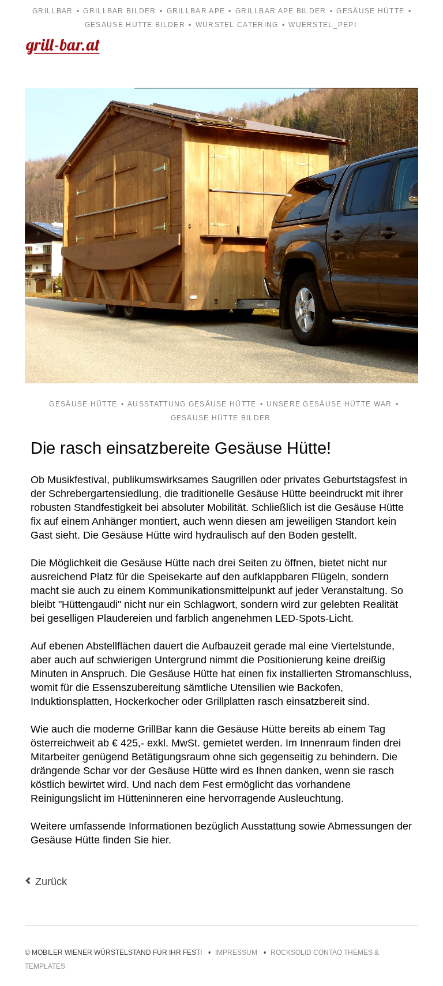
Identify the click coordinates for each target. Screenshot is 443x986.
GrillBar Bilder (119, 11)
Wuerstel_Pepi (322, 25)
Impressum (236, 952)
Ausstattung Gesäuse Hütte (191, 404)
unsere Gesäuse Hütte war (329, 404)
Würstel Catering (237, 25)
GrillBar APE (196, 11)
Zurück (51, 881)
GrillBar (52, 11)
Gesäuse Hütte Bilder (135, 25)
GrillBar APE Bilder (280, 11)
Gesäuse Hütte (370, 11)
